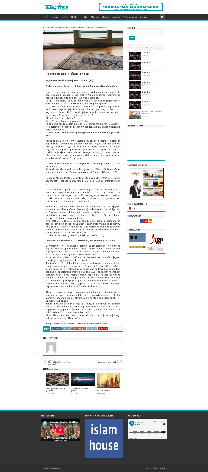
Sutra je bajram (103, 390)
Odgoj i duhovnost (71, 27)
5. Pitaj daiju (146, 62)
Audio (85, 17)
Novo (131, 48)
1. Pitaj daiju (146, 102)
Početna (46, 16)
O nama (55, 17)
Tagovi (158, 48)
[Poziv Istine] (56, 6)
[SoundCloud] (150, 221)
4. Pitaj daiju (146, 72)
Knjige (106, 17)
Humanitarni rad (131, 17)
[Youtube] (146, 221)
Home (47, 27)
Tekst (65, 17)
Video (76, 17)
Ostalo (117, 17)
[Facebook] (142, 221)
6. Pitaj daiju (146, 53)
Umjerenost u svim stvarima (108, 361)
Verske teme (59, 27)
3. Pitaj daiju (146, 82)
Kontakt (144, 17)
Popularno (139, 48)
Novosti (96, 17)
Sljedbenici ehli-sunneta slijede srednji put (59, 362)
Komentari (149, 48)
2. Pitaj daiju (146, 92)
